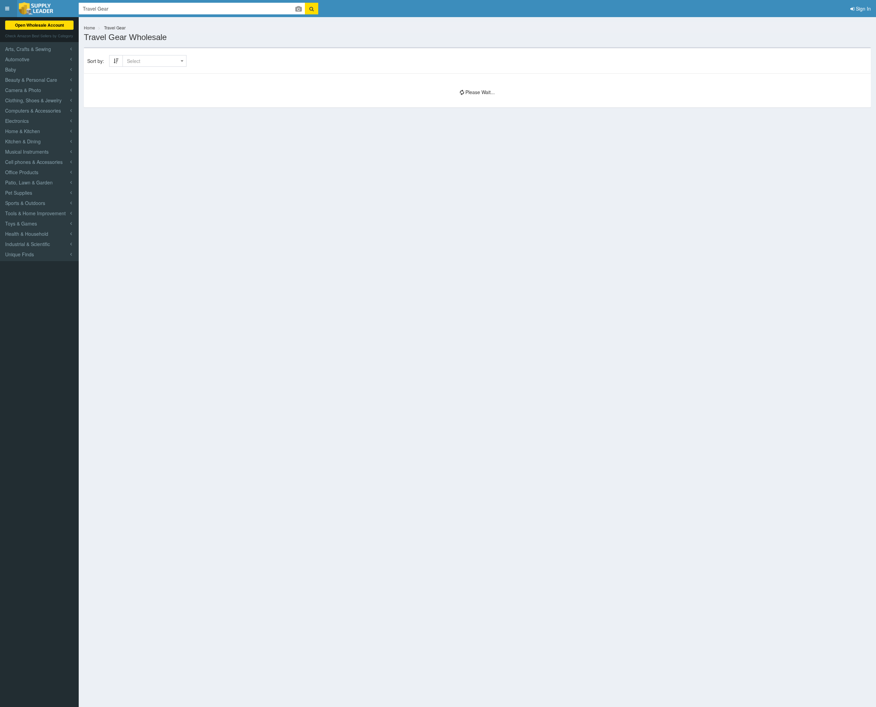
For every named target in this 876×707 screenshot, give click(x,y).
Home (89, 27)
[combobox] (154, 61)
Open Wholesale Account (39, 25)
